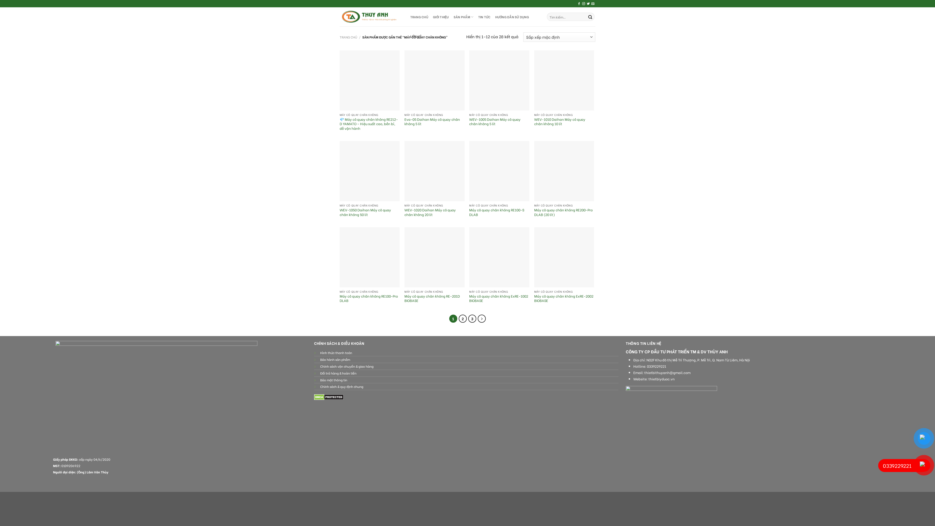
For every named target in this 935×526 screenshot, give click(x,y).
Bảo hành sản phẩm (335, 359)
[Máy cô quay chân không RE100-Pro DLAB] (370, 257)
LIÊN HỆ (416, 36)
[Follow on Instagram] (583, 4)
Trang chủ (348, 37)
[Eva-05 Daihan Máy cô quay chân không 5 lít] (434, 80)
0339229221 (656, 366)
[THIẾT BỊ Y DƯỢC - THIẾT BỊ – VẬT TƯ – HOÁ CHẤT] (370, 16)
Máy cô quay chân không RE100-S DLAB (496, 212)
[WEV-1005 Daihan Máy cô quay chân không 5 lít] (499, 80)
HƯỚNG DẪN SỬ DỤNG (512, 17)
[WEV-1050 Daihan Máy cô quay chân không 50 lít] (370, 171)
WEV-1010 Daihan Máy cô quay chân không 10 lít (559, 121)
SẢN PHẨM (462, 17)
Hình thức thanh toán (336, 352)
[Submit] (590, 17)
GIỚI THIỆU (441, 17)
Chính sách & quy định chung (341, 386)
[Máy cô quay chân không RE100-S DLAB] (499, 171)
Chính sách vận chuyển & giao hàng (347, 366)
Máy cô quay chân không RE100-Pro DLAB (369, 298)
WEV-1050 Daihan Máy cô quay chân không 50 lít (365, 212)
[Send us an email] (592, 4)
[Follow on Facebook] (579, 4)
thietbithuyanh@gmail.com (667, 372)
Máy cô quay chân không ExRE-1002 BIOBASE (498, 298)
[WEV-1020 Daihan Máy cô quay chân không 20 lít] (434, 171)
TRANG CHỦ (419, 17)
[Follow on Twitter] (588, 4)
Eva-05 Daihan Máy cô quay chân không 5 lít (432, 121)
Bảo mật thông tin (333, 380)
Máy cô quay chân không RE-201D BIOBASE (432, 298)
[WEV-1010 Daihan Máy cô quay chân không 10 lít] (564, 80)
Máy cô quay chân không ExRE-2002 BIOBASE (563, 298)
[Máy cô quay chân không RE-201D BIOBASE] (434, 257)
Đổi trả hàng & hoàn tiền (338, 373)
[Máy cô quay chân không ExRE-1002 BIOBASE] (499, 257)
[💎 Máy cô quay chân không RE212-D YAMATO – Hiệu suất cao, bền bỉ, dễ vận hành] (370, 80)
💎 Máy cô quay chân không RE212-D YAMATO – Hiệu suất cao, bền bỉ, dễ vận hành (369, 124)
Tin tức (484, 17)
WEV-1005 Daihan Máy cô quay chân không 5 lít (495, 121)
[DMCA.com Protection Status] (329, 396)
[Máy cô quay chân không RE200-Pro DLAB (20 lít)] (564, 171)
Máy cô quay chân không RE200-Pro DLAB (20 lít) (563, 212)
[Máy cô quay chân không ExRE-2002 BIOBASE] (564, 257)
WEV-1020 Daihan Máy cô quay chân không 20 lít (430, 212)
